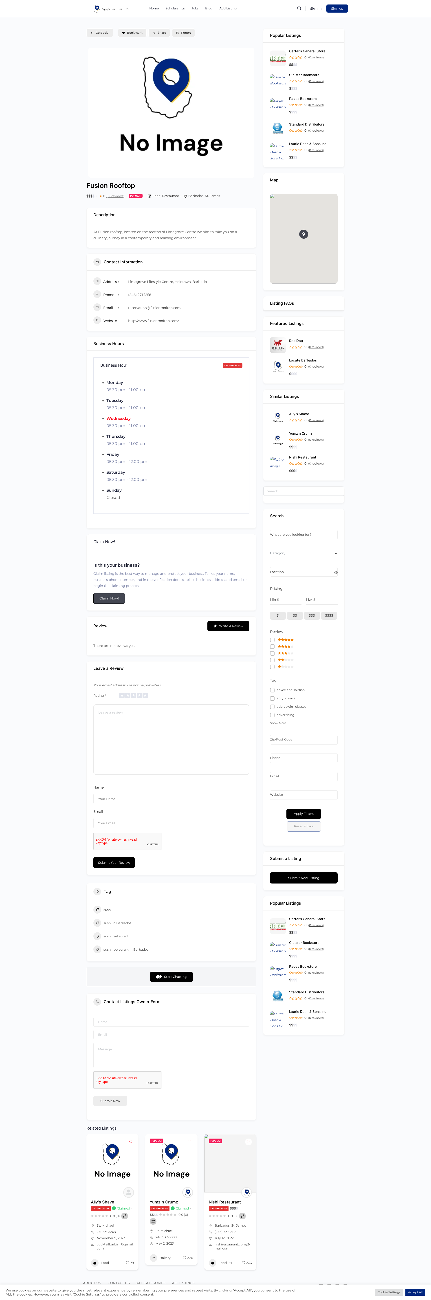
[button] (303, 234)
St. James (212, 196)
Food (156, 196)
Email (98, 811)
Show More (278, 723)
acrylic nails (286, 698)
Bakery (165, 1258)
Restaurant (170, 196)
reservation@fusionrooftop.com (154, 308)
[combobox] (304, 553)
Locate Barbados (303, 360)
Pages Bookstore (303, 98)
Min (273, 599)
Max (309, 599)
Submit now (110, 1101)
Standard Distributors (306, 124)
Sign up (337, 9)
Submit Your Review (114, 863)
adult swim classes (291, 707)
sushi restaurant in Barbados (125, 949)
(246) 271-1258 (139, 295)
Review (276, 632)
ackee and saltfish (291, 690)
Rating (99, 696)
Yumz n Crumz (164, 1202)
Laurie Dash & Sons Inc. (308, 143)
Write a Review (231, 626)
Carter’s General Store (307, 51)
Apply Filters (304, 814)
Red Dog (296, 340)
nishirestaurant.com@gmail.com (233, 1246)
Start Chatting (175, 977)
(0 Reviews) (115, 196)
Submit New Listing (303, 878)
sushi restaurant (116, 936)
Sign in (316, 9)
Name (98, 787)
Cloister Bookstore (304, 75)
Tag (273, 680)
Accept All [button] (415, 1292)
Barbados (195, 196)
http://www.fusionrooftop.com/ (153, 321)
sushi (107, 910)
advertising (286, 715)
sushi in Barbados (117, 923)
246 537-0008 (166, 1237)
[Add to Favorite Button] (130, 1142)
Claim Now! (109, 598)
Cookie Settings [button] (389, 1292)
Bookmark (135, 32)
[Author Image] (128, 1192)
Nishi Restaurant (225, 1202)
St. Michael (105, 1225)
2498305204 (106, 1232)
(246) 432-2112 (225, 1232)
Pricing (276, 588)
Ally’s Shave (102, 1202)
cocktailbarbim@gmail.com (115, 1246)
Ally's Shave (299, 414)
